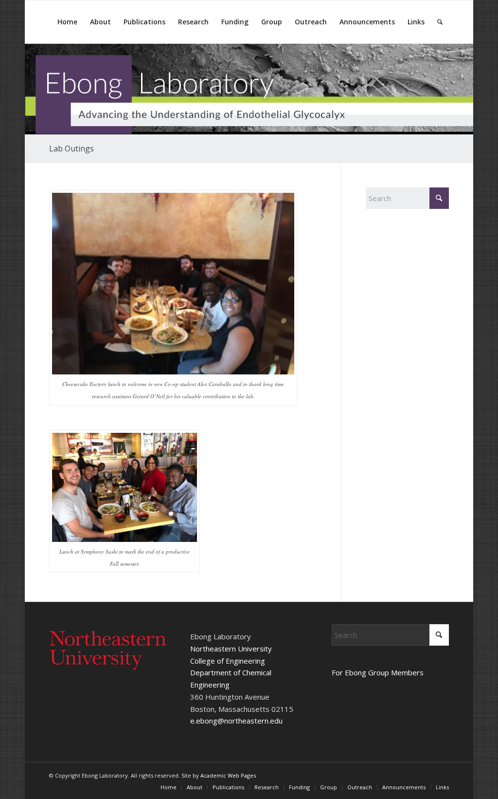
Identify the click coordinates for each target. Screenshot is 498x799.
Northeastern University (231, 648)
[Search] (440, 21)
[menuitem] (67, 21)
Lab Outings (71, 148)
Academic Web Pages (228, 775)
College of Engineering (227, 661)
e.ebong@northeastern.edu (236, 720)
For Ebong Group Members (378, 672)
